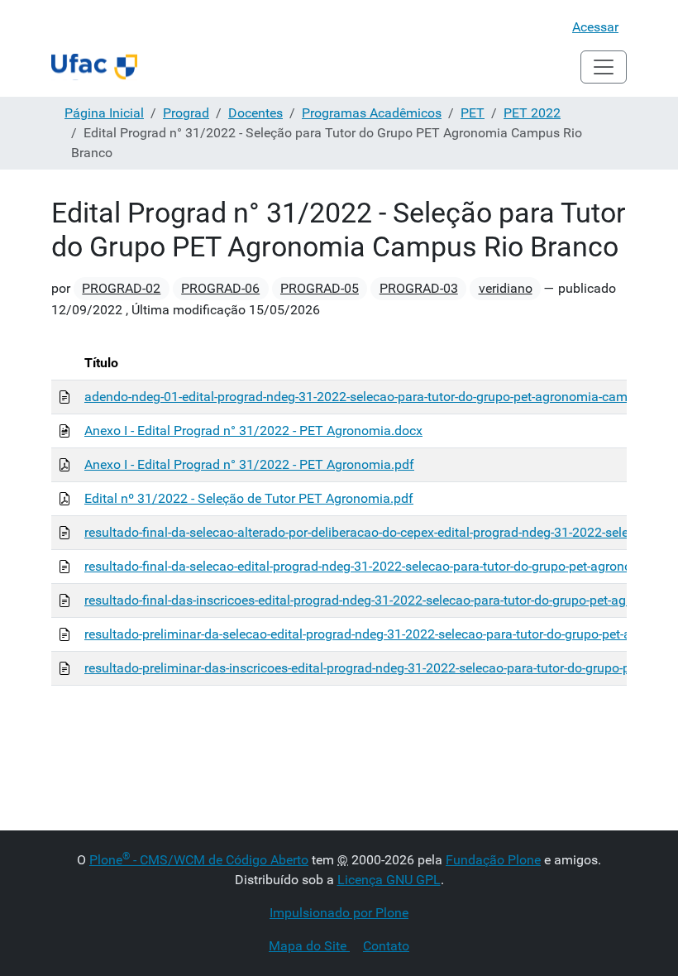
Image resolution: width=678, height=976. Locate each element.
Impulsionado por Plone (339, 913)
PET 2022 (532, 113)
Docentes (255, 113)
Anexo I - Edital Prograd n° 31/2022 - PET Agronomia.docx (253, 430)
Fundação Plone (493, 860)
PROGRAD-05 (319, 288)
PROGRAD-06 (220, 288)
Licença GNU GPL (389, 879)
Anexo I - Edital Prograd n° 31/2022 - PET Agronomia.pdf (249, 464)
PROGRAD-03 (419, 288)
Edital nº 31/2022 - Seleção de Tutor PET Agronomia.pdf (248, 498)
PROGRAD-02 (121, 288)
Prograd (186, 113)
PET (473, 113)
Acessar (595, 27)
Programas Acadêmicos (372, 113)
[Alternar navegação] (603, 67)
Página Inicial (104, 113)
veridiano (505, 288)
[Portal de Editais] (94, 67)
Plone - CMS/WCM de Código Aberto (198, 860)
